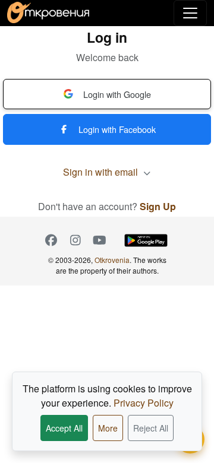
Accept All (64, 428)
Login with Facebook (117, 129)
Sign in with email (101, 172)
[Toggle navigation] (190, 13)
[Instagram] (75, 240)
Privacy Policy (144, 403)
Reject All (150, 428)
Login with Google (117, 94)
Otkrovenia (112, 260)
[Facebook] (50, 240)
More (108, 428)
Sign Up (158, 206)
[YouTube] (99, 240)
